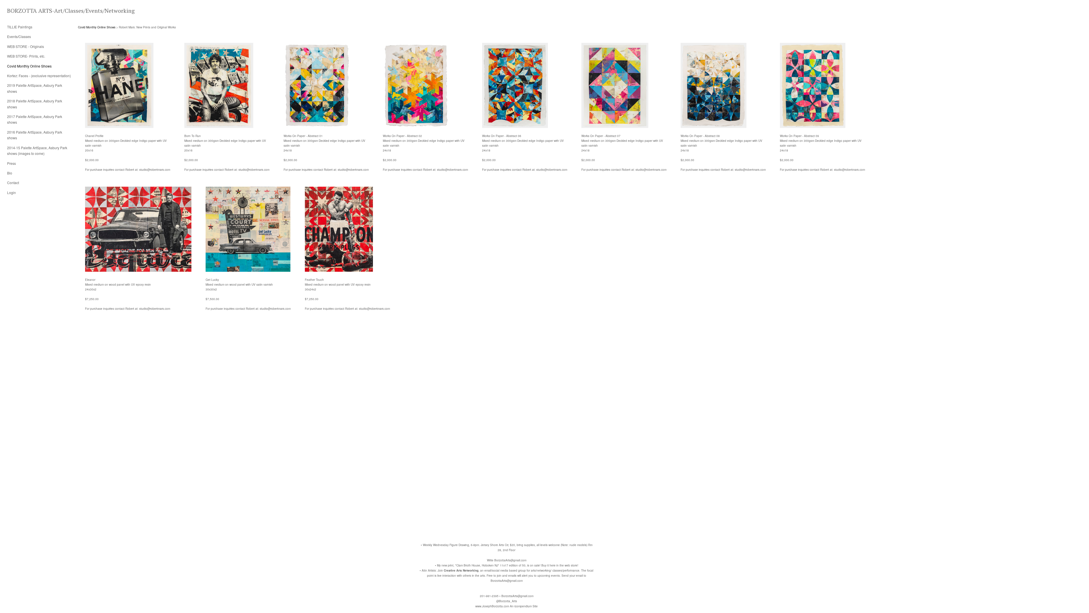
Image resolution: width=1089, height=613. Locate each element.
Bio (9, 172)
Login (11, 192)
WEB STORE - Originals (25, 46)
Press (11, 163)
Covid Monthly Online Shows (29, 66)
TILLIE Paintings (19, 26)
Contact (13, 182)
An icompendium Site (524, 606)
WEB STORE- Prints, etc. (26, 56)
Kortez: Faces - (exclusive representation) (39, 75)
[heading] (21, 10)
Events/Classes (19, 36)
